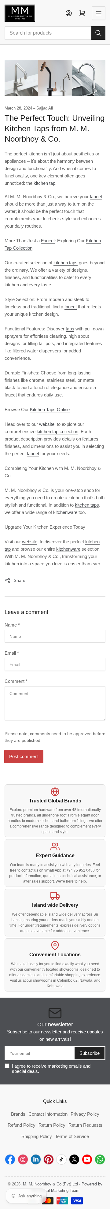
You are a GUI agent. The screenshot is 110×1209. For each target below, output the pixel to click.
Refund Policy (21, 1125)
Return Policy (51, 1125)
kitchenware (65, 512)
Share (19, 580)
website (46, 424)
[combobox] (55, 33)
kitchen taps (65, 262)
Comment (16, 681)
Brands (18, 1114)
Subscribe (89, 1053)
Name (12, 624)
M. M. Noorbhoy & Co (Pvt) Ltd (50, 1184)
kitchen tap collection (57, 431)
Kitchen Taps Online (50, 409)
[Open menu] (98, 13)
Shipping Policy (36, 1136)
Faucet (48, 240)
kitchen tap (44, 183)
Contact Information (48, 1114)
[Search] (98, 33)
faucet (96, 196)
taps (70, 328)
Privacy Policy (85, 1114)
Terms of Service (72, 1136)
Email (12, 653)
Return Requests (85, 1125)
